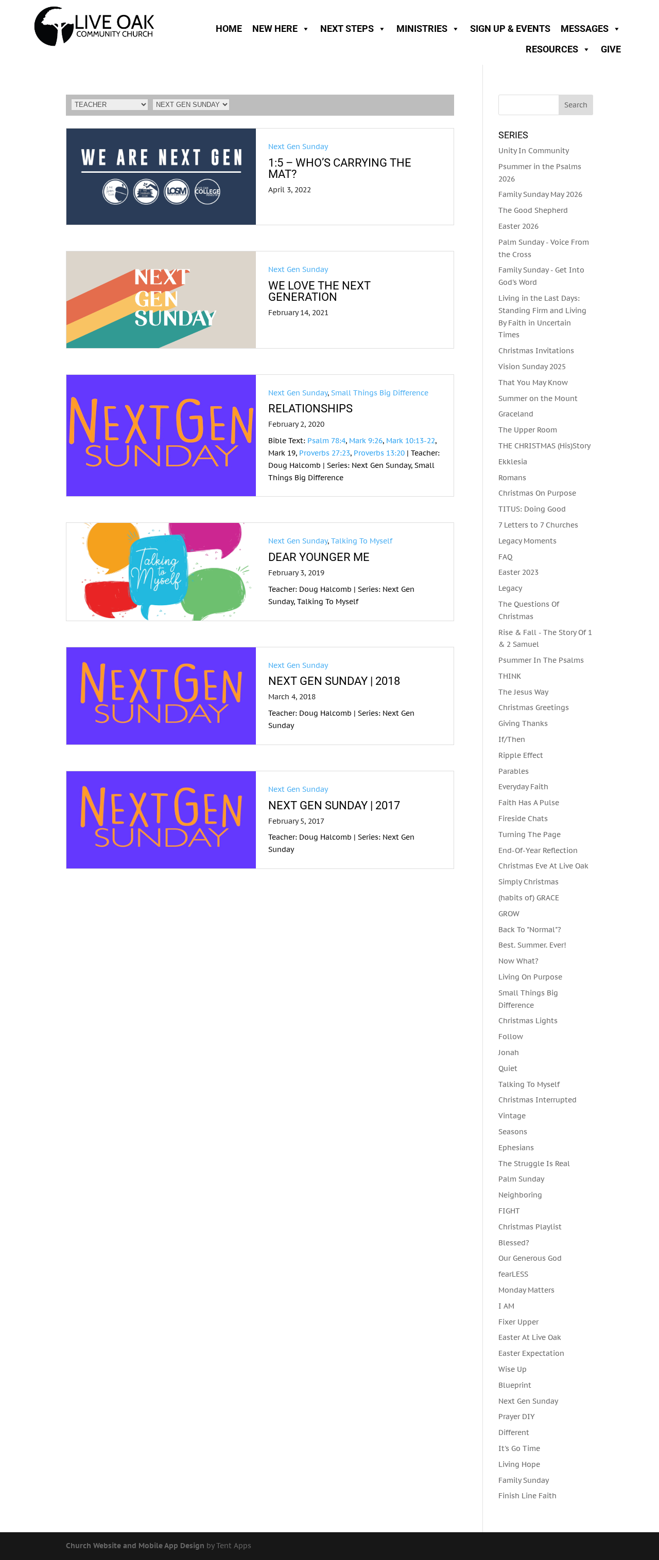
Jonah (508, 1052)
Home (229, 28)
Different (513, 1432)
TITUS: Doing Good (532, 509)
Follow (510, 1036)
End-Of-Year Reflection (538, 850)
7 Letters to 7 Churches (538, 525)
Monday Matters (526, 1290)
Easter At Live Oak (529, 1337)
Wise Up (512, 1369)
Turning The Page (529, 834)
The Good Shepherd (533, 210)
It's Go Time (519, 1448)
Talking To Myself (361, 541)
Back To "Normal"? (529, 929)
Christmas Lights (528, 1020)
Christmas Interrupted (537, 1099)
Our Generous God (530, 1258)
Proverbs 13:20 (379, 453)
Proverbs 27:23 (324, 453)
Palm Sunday (521, 1179)
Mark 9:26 (366, 440)
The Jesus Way (523, 692)
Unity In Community (533, 150)
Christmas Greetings (533, 707)
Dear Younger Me (319, 557)
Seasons (512, 1131)
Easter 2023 (518, 572)
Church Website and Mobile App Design (135, 1545)
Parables (513, 771)
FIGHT (509, 1211)
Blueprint (514, 1385)
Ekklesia (512, 461)
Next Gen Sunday (298, 146)
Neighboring (520, 1195)
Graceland (515, 414)
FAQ (505, 556)
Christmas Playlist (530, 1226)
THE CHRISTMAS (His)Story (544, 445)
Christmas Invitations (536, 350)
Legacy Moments (527, 541)
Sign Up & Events (510, 28)
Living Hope (519, 1464)
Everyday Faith (523, 786)
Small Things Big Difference (379, 392)
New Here (275, 28)
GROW (508, 913)
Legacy (510, 588)
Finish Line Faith (527, 1495)
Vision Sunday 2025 (532, 366)
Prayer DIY (516, 1416)
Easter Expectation (531, 1353)
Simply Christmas (528, 881)
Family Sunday (523, 1480)
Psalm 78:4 (326, 440)
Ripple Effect (520, 755)
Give (611, 49)
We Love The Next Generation (319, 291)
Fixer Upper (518, 1322)
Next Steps (347, 28)
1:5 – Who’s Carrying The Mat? (339, 168)
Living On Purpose (530, 977)
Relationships (310, 408)
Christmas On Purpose (537, 493)
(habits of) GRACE (528, 897)
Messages (585, 28)
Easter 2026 (518, 226)
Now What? (518, 961)
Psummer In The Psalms (541, 660)
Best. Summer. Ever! (532, 945)
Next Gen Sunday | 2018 (334, 681)
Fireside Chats (523, 818)
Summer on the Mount (538, 398)
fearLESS (513, 1274)
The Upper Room (527, 429)
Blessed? (513, 1242)
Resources (552, 49)
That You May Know (533, 382)
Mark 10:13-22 (410, 440)
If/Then (511, 739)
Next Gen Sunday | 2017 (334, 805)
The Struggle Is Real (534, 1163)
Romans (512, 477)
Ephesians (516, 1147)
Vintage (512, 1115)
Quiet (507, 1068)
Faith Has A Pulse (528, 802)
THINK (509, 676)
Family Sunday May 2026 (540, 194)
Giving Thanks (523, 723)
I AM (506, 1306)
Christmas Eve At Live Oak (543, 865)
